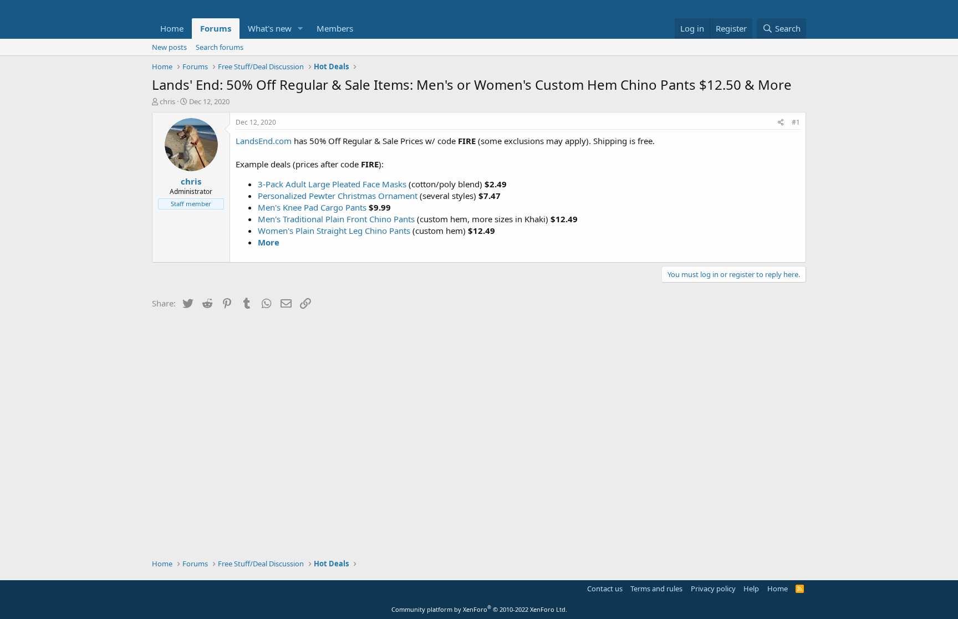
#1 (796, 122)
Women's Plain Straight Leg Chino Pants (334, 230)
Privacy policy (713, 589)
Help (751, 589)
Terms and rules (656, 589)
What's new (270, 28)
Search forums (219, 47)
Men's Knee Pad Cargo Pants (312, 207)
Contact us (605, 589)
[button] (300, 28)
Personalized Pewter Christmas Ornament (337, 195)
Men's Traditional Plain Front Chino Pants (336, 218)
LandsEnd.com (264, 140)
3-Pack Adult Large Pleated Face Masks (332, 184)
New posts (169, 47)
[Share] (781, 122)
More (268, 242)
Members (335, 28)
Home (172, 28)
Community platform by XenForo (479, 609)
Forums (215, 28)
